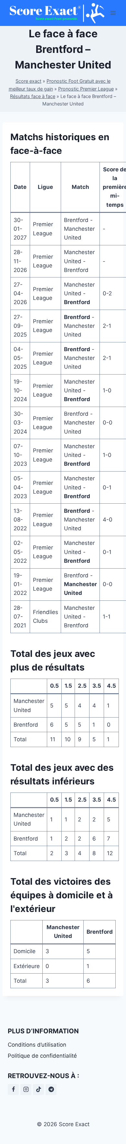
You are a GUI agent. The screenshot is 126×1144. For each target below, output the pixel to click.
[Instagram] (25, 1089)
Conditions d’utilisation (37, 1044)
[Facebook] (13, 1089)
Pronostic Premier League (86, 89)
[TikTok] (38, 1089)
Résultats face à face (32, 96)
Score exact (28, 81)
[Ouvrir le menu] (113, 13)
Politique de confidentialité (42, 1055)
